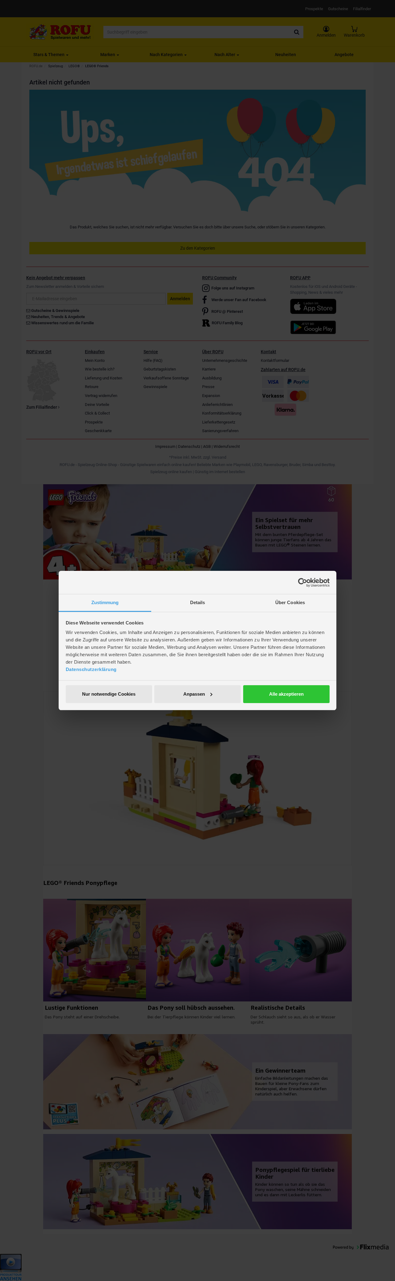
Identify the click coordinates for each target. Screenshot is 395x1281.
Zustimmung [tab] (105, 602)
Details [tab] (197, 602)
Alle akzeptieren (286, 694)
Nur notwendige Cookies (108, 694)
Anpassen (194, 694)
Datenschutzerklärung (91, 669)
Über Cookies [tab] (290, 602)
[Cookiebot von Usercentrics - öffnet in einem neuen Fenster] (303, 582)
